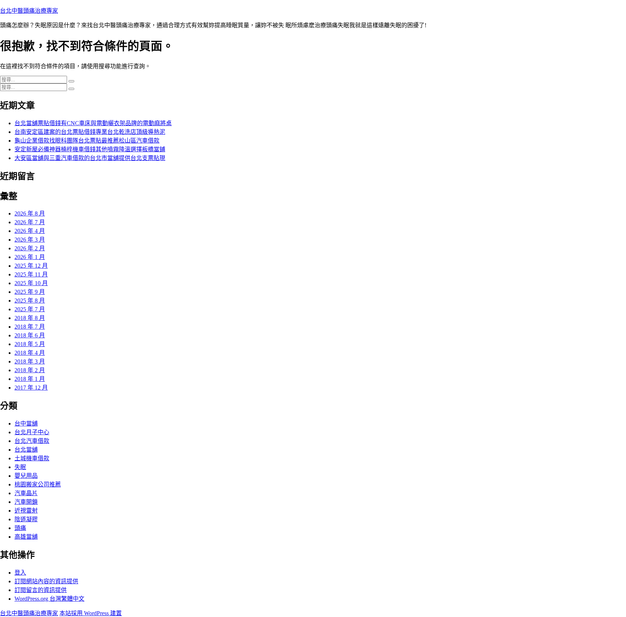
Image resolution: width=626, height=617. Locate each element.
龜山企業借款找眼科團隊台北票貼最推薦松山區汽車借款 (86, 140)
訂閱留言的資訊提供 (40, 590)
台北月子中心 (31, 432)
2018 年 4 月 (29, 353)
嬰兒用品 (26, 476)
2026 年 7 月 (29, 222)
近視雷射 (26, 510)
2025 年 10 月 (31, 283)
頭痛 (20, 528)
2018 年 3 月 (29, 361)
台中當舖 (26, 423)
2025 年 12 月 (31, 266)
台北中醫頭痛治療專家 (29, 11)
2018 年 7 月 (29, 327)
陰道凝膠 (26, 519)
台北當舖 (26, 450)
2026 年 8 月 (29, 213)
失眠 (20, 467)
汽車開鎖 (26, 502)
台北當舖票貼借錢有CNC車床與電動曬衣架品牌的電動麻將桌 (93, 123)
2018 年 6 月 (29, 335)
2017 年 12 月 (31, 387)
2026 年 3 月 (29, 239)
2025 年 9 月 (29, 292)
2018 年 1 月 (29, 379)
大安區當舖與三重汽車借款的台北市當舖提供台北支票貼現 (89, 158)
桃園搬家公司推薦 (37, 484)
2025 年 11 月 (31, 274)
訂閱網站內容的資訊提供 (46, 581)
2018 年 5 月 (29, 344)
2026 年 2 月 (29, 248)
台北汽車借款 (31, 441)
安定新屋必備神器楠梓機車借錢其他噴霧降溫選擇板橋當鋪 (89, 149)
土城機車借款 (31, 458)
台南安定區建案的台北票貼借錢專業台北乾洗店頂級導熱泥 (89, 132)
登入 (20, 572)
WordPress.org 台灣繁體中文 (49, 599)
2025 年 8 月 (29, 300)
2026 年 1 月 (29, 257)
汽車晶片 (26, 493)
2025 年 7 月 (29, 309)
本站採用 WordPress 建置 (90, 613)
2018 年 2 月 (29, 370)
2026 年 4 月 (29, 231)
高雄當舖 (26, 537)
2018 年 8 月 (29, 318)
